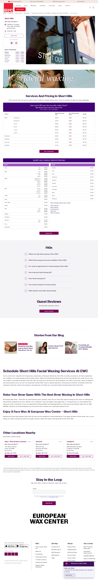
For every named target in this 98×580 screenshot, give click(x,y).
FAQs (53, 558)
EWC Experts (55, 555)
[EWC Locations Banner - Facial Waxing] (49, 87)
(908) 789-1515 (42, 453)
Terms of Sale (72, 558)
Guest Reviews (49, 301)
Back (6, 171)
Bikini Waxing (54, 205)
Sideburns (54, 198)
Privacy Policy (72, 555)
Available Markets (89, 556)
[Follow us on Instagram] (16, 43)
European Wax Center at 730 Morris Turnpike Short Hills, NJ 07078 (50, 13)
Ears (53, 174)
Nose (53, 195)
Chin (53, 171)
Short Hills (27, 13)
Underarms (7, 136)
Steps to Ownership (89, 558)
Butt (6, 188)
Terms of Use (71, 561)
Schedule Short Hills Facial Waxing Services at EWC (45, 371)
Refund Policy (72, 547)
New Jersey (18, 13)
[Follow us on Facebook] (11, 43)
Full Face (54, 180)
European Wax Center (13, 560)
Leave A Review (48, 311)
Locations (11, 13)
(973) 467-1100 (11, 31)
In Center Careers (41, 559)
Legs (6, 208)
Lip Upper (7, 145)
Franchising (39, 554)
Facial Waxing (55, 209)
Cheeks (54, 167)
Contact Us (55, 547)
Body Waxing (54, 207)
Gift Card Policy (72, 552)
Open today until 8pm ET (11, 21)
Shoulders (7, 217)
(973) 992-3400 (73, 453)
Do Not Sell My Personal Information (13, 563)
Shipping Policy (72, 549)
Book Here (14, 35)
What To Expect (55, 213)
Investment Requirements (88, 552)
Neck (53, 192)
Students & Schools (41, 562)
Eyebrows (7, 139)
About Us (38, 551)
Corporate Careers (41, 557)
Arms (6, 167)
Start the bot (69, 575)
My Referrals (56, 549)
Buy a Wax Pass (14, 39)
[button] (90, 7)
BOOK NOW (20, 9)
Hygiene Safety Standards (40, 566)
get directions (11, 28)
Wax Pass (53, 211)
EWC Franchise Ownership (88, 547)
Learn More (55, 109)
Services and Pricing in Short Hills (49, 96)
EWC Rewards (56, 552)
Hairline (54, 183)
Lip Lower (7, 142)
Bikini (6, 117)
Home (5, 13)
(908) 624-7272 (11, 453)
